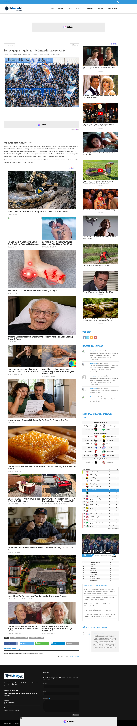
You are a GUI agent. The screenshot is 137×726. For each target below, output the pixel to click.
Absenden (76, 715)
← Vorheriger (9, 45)
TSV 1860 (13, 637)
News (52, 8)
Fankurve (90, 8)
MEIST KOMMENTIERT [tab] (101, 585)
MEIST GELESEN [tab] (88, 585)
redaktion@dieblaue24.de (11, 710)
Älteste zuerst (74, 657)
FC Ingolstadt (22, 637)
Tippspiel (100, 8)
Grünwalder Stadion (36, 637)
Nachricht (46, 698)
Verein (69, 8)
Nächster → (74, 45)
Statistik (79, 8)
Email (45, 691)
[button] (11, 643)
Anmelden (7, 2)
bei (104, 355)
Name (45, 683)
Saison (60, 8)
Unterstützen (113, 8)
